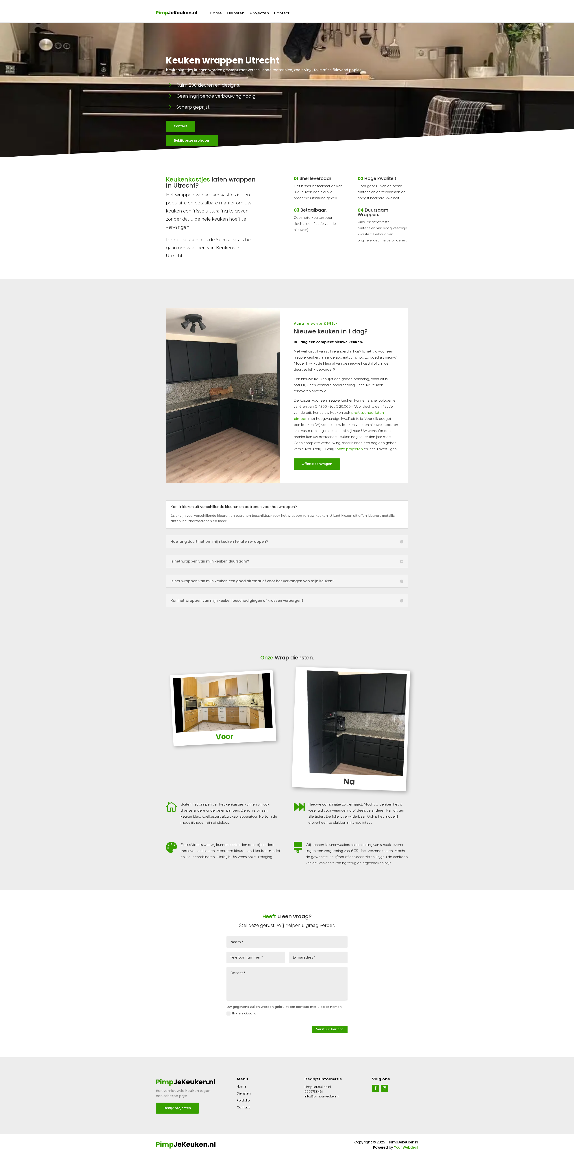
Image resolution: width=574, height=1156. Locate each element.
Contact (281, 13)
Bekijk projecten (177, 1108)
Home (216, 13)
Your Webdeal (406, 1147)
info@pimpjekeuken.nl (321, 1096)
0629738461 (313, 1091)
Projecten (259, 13)
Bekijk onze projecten (192, 140)
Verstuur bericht (329, 1029)
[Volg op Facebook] (375, 1088)
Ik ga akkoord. (244, 1013)
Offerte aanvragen (317, 464)
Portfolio (243, 1100)
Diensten (236, 13)
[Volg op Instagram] (384, 1088)
